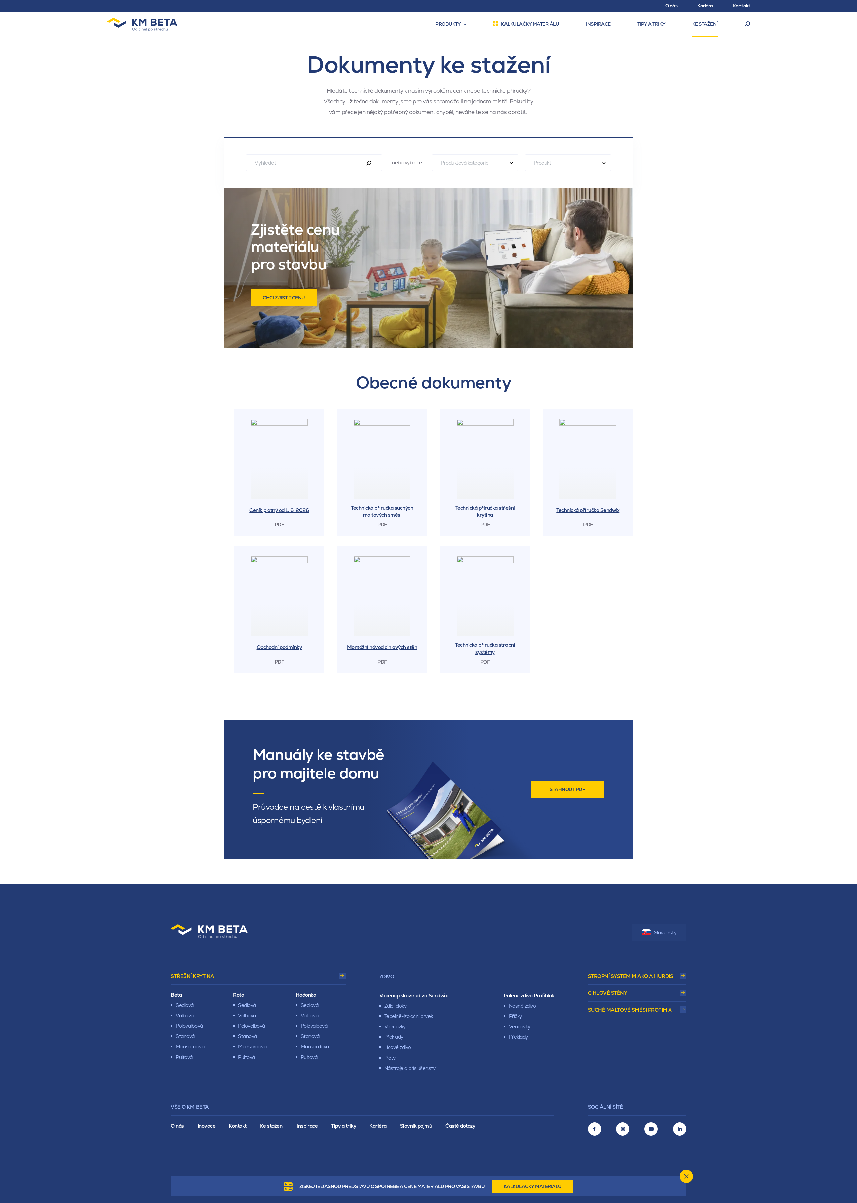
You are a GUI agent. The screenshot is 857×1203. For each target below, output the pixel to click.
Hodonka (306, 995)
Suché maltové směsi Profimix (630, 1010)
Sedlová (185, 1005)
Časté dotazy (460, 1126)
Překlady (393, 1037)
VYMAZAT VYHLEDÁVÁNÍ (643, 162)
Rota (238, 995)
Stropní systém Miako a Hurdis (630, 976)
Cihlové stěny (607, 993)
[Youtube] (651, 1129)
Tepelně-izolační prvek (408, 1016)
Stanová (185, 1036)
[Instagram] (622, 1129)
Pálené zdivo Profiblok (529, 995)
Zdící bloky (395, 1006)
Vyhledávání (747, 24)
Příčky (515, 1016)
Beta (176, 995)
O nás (177, 1126)
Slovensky (665, 932)
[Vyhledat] (369, 163)
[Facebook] (594, 1129)
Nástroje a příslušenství (410, 1068)
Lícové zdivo (397, 1047)
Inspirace (307, 1126)
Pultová (184, 1057)
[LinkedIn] (679, 1129)
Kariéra (378, 1126)
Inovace (207, 1126)
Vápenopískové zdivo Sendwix (413, 995)
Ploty (390, 1058)
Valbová (185, 1015)
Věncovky (395, 1026)
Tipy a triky (343, 1126)
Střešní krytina (192, 976)
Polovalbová (189, 1026)
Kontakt (238, 1126)
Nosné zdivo (522, 1006)
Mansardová (190, 1046)
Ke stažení (272, 1126)
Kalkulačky (533, 1186)
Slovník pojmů (416, 1126)
